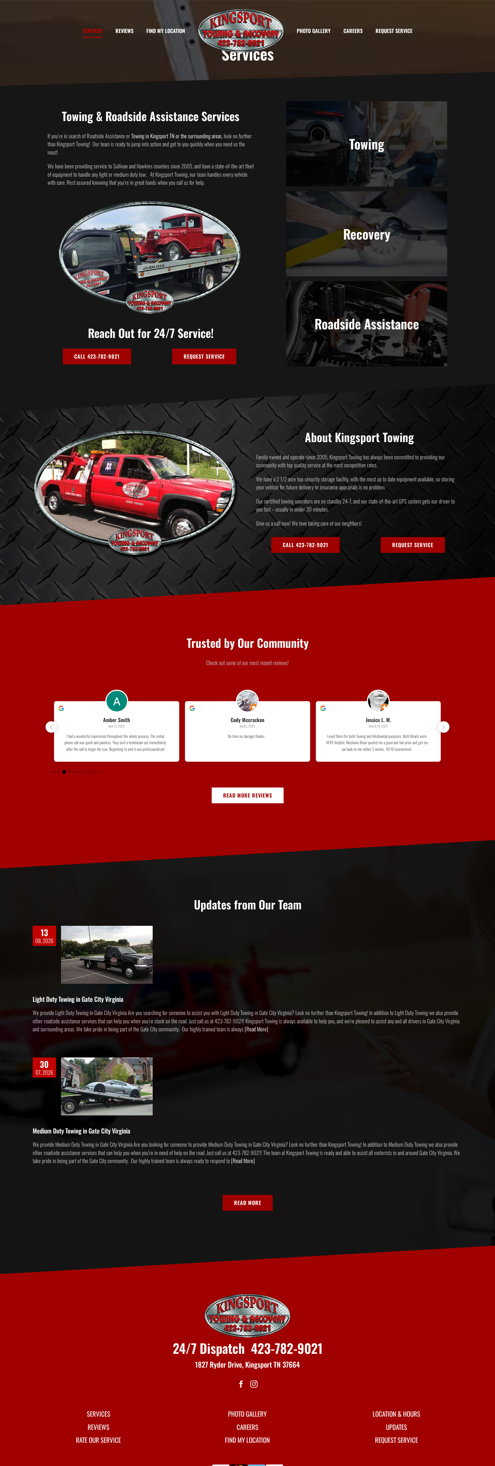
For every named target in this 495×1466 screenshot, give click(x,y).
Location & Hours (396, 1414)
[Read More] (255, 1029)
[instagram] (254, 1384)
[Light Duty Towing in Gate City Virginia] (107, 955)
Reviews (98, 1427)
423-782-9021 (287, 1348)
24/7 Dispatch (209, 1348)
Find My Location (247, 1440)
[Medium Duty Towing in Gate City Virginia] (107, 1086)
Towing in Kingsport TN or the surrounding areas (176, 136)
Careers (247, 1427)
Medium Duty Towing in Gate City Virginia (81, 1130)
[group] (116, 732)
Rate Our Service (98, 1440)
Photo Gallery (247, 1414)
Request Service (396, 1440)
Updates (396, 1427)
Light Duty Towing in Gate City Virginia (78, 999)
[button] (443, 727)
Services (98, 1414)
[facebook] (241, 1384)
